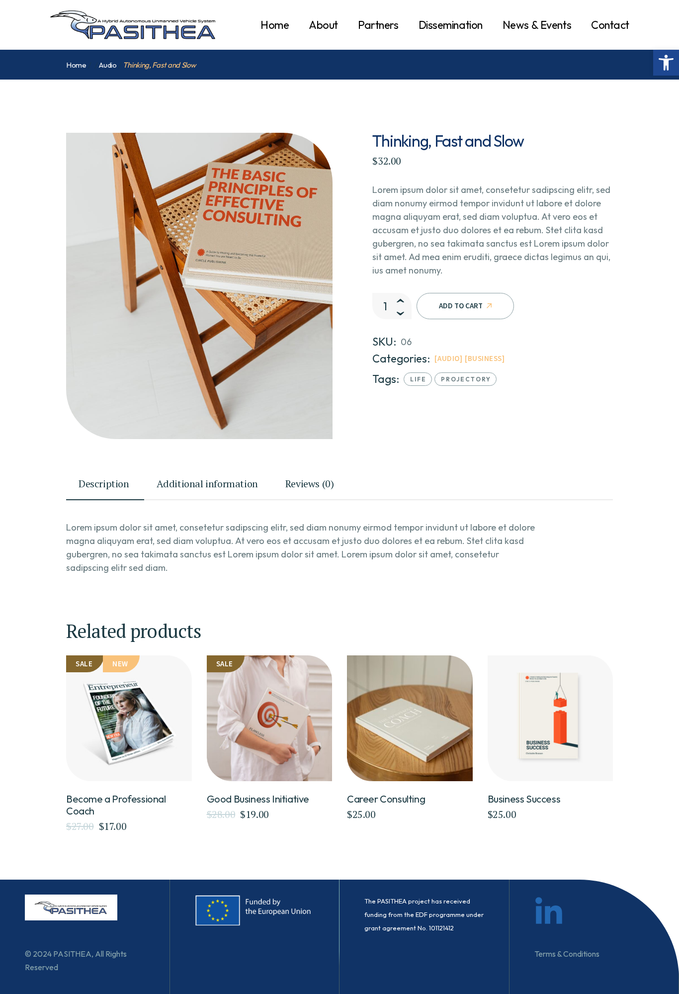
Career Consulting (386, 799)
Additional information (207, 483)
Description (104, 483)
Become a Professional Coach (116, 805)
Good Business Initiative (258, 799)
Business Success (524, 799)
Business (485, 358)
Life (418, 379)
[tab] (105, 488)
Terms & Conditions (566, 954)
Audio (448, 358)
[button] (666, 63)
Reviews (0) (309, 483)
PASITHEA (72, 954)
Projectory (466, 379)
